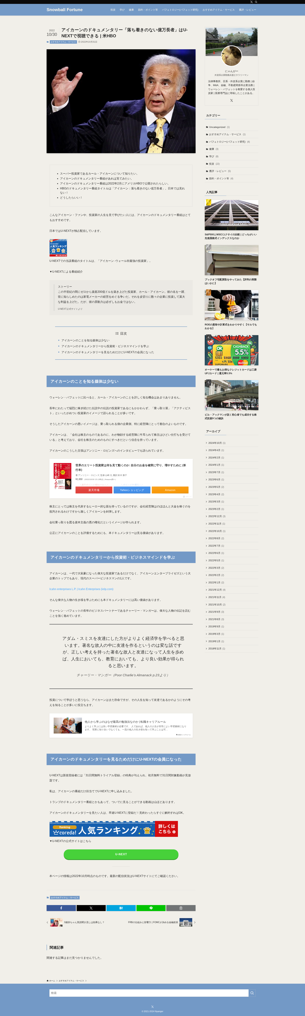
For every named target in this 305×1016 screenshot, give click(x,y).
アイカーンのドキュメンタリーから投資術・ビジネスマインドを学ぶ (105, 346)
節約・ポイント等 (221, 178)
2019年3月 (216, 633)
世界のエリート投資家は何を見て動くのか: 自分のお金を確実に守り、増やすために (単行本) (131, 467)
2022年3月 (216, 567)
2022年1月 (216, 582)
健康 (213, 149)
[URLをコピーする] (181, 908)
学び (213, 156)
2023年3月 (216, 501)
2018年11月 (216, 648)
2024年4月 (216, 450)
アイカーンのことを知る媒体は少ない (85, 340)
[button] (61, 908)
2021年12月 (216, 589)
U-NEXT (121, 854)
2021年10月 (216, 604)
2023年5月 (216, 486)
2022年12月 (216, 516)
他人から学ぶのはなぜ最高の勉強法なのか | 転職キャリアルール (125, 721)
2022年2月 (216, 575)
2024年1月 (216, 464)
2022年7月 (216, 545)
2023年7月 (216, 472)
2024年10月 (216, 442)
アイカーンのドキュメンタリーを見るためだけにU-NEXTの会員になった (107, 352)
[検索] (256, 2)
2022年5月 (216, 560)
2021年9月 (216, 611)
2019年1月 (216, 641)
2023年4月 (216, 494)
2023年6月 (216, 479)
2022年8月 (216, 538)
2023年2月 (216, 509)
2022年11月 (216, 523)
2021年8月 (216, 619)
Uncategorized (219, 127)
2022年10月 (216, 531)
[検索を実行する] (252, 993)
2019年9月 (216, 626)
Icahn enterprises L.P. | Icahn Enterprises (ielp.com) (81, 589)
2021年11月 (216, 597)
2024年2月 (216, 457)
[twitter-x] (251, 2)
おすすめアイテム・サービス (63, 42)
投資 (214, 163)
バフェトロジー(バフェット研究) (229, 141)
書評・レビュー (220, 171)
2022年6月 (216, 553)
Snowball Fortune (65, 10)
